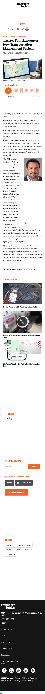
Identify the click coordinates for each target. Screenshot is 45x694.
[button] (22, 29)
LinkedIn (25, 670)
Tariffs (21, 545)
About (3, 623)
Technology (13, 37)
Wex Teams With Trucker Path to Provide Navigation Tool (21, 365)
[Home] (22, 5)
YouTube (18, 670)
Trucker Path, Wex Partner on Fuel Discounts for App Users (21, 336)
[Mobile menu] (3, 3)
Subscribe (9, 483)
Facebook (4, 670)
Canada (28, 550)
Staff (3, 635)
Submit (34, 466)
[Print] (27, 29)
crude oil (10, 545)
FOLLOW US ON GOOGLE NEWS (16, 492)
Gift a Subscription (25, 483)
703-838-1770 (8, 619)
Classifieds (6, 648)
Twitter (11, 670)
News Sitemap (27, 681)
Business (5, 37)
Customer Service (9, 661)
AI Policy (16, 681)
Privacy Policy (6, 681)
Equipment (22, 37)
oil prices (10, 554)
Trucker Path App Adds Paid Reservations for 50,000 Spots (21, 308)
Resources (6, 655)
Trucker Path (29, 269)
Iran (29, 545)
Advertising (6, 642)
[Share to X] (8, 29)
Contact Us (6, 629)
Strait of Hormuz (14, 550)
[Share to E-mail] (18, 29)
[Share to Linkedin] (13, 29)
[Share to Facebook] (4, 29)
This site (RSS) (33, 670)
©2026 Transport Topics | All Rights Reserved (19, 678)
